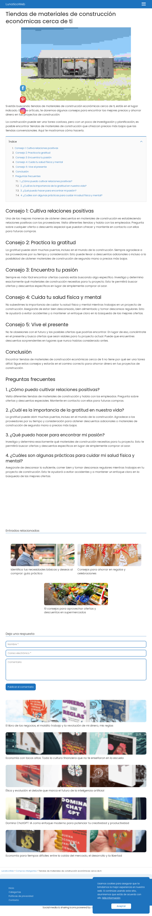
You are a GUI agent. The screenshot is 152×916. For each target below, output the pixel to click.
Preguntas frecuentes (28, 176)
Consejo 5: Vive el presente (31, 167)
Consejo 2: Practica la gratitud (32, 152)
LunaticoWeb (15, 4)
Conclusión (22, 171)
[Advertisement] (76, 502)
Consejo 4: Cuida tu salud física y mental (39, 162)
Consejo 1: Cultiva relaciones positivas (36, 148)
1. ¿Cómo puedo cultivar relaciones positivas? (46, 181)
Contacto (14, 900)
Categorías (15, 892)
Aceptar (121, 906)
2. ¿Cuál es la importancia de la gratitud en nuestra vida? (53, 186)
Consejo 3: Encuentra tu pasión (33, 157)
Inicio (11, 888)
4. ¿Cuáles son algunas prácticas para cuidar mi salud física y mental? (61, 195)
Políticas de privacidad (21, 896)
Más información (111, 898)
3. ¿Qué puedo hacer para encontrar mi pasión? (48, 190)
